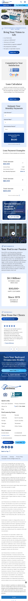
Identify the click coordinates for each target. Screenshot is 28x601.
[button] (26, 582)
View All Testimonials (9, 319)
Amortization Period (10, 126)
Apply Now (6, 5)
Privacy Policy (19, 456)
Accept (14, 597)
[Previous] (11, 349)
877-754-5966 (15, 217)
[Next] (16, 349)
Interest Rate (8, 119)
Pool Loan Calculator (7, 403)
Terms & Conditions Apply (13, 144)
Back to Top (4, 451)
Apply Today (13, 99)
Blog (2, 409)
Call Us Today (21, 5)
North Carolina (19, 418)
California (4, 418)
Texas (3, 426)
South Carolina (19, 420)
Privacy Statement (20, 403)
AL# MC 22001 (5, 435)
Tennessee (18, 423)
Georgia (3, 423)
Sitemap (12, 456)
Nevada (17, 415)
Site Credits (4, 456)
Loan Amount (8, 112)
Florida (3, 420)
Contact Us (7, 442)
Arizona (3, 415)
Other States (18, 426)
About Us (4, 406)
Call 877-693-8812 (15, 375)
